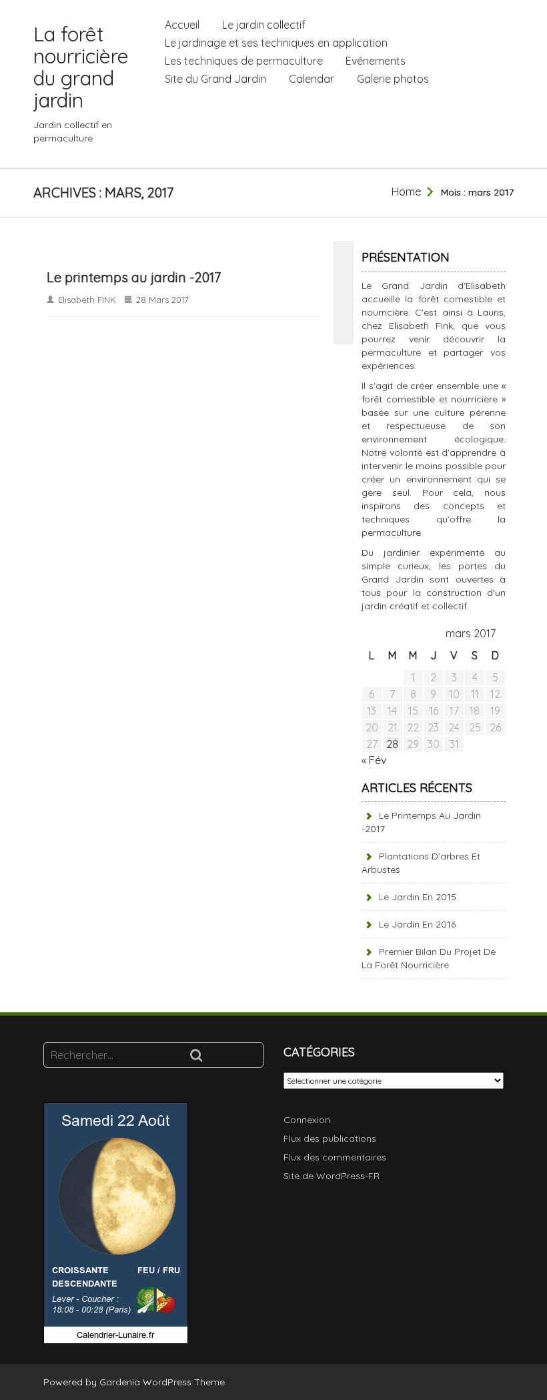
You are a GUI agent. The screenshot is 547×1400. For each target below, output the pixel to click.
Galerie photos (393, 78)
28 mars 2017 (162, 299)
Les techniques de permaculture (244, 60)
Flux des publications (330, 1138)
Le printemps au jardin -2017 (134, 277)
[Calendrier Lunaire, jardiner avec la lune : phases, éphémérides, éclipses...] (115, 1222)
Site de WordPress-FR (332, 1176)
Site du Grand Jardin (215, 78)
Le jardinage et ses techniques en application (276, 42)
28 (392, 744)
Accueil (182, 24)
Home (406, 191)
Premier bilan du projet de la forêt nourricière (429, 958)
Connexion (307, 1120)
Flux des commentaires (335, 1157)
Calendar (311, 78)
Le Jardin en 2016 (417, 924)
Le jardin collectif (264, 24)
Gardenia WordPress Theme (162, 1382)
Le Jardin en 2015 (417, 897)
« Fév (374, 760)
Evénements (376, 60)
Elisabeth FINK (87, 299)
